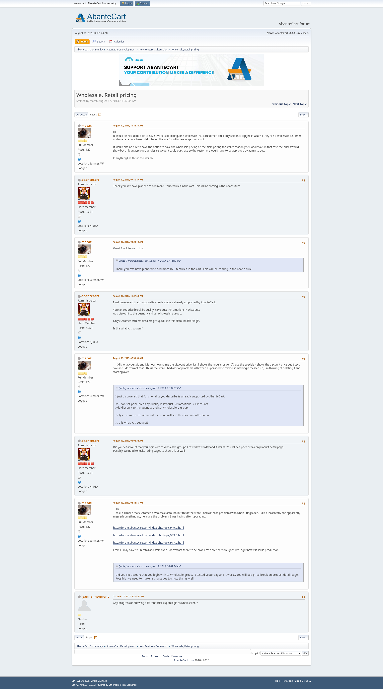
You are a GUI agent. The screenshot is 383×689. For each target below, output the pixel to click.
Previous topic (281, 104)
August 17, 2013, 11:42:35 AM (128, 125)
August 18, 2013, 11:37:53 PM (128, 295)
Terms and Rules (290, 680)
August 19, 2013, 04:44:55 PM (128, 502)
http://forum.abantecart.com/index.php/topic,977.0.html (148, 542)
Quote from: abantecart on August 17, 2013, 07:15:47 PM (149, 260)
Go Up (79, 637)
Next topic (300, 104)
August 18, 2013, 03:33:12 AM (128, 241)
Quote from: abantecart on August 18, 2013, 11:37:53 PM (149, 388)
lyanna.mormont (95, 596)
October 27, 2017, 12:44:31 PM (128, 596)
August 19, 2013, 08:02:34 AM (128, 440)
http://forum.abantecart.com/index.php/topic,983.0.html (148, 535)
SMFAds (75, 685)
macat (86, 125)
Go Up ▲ (306, 680)
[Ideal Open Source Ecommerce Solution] (79, 221)
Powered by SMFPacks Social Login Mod (116, 685)
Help (277, 680)
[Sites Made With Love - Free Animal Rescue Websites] (79, 159)
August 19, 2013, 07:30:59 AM (128, 358)
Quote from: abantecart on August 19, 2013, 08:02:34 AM (149, 566)
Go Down (81, 114)
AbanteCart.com (184, 660)
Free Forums (89, 685)
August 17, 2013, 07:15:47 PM (128, 179)
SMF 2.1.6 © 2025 (80, 681)
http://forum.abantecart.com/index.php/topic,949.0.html (148, 527)
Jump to (255, 653)
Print (303, 114)
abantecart (90, 179)
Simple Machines (99, 681)
